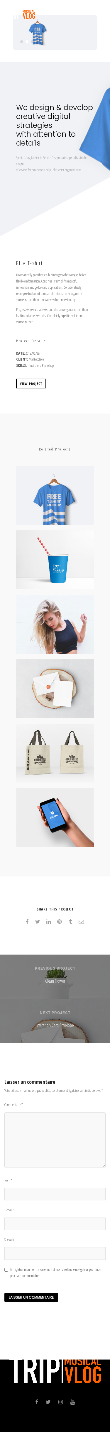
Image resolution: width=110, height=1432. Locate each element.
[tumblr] (71, 921)
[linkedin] (49, 921)
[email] (82, 921)
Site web (9, 1239)
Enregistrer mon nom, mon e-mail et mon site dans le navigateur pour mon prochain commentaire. (55, 1272)
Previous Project (55, 968)
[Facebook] (36, 1403)
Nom (8, 1180)
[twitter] (38, 921)
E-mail (9, 1210)
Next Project (55, 1013)
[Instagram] (60, 1403)
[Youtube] (72, 1403)
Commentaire (13, 1104)
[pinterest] (60, 921)
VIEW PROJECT (31, 383)
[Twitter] (48, 1403)
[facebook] (28, 921)
